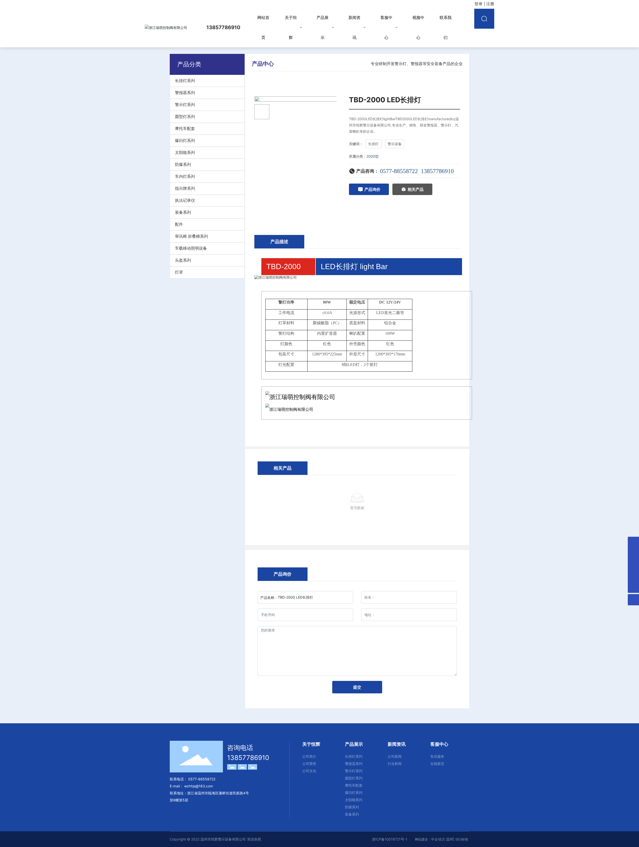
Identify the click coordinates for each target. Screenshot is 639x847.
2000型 (372, 156)
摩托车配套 (185, 128)
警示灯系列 (185, 105)
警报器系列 (185, 93)
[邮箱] (633, 542)
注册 (490, 3)
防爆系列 (183, 164)
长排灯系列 (185, 81)
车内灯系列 (185, 176)
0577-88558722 (399, 171)
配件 (179, 224)
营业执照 (254, 839)
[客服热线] (633, 576)
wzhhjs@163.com (198, 786)
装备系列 (183, 212)
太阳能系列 (185, 152)
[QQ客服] (633, 553)
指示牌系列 (185, 188)
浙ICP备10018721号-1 (389, 839)
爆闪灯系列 (185, 140)
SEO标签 (461, 839)
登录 (479, 3)
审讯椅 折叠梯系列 (191, 236)
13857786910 (437, 171)
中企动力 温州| (443, 839)
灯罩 (179, 272)
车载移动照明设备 (191, 248)
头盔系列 (183, 260)
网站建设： (423, 839)
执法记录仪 (185, 200)
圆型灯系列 (185, 116)
